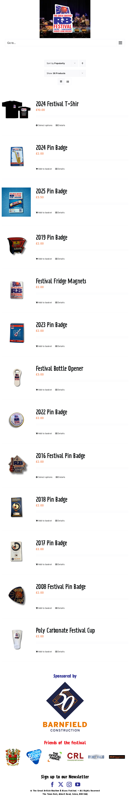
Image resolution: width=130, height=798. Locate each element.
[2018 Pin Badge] (16, 508)
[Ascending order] (82, 63)
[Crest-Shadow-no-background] (13, 749)
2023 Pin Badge (51, 325)
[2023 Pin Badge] (16, 333)
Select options (45, 125)
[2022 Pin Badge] (16, 420)
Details (61, 125)
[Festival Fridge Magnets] (16, 289)
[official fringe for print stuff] (54, 751)
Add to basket (45, 169)
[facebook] (52, 784)
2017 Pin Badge (51, 543)
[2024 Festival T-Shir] (16, 109)
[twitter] (60, 784)
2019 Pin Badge (51, 237)
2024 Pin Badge (51, 147)
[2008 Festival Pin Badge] (16, 595)
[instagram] (69, 784)
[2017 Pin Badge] (16, 551)
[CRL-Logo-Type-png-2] (75, 754)
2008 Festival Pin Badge (61, 586)
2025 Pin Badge (51, 191)
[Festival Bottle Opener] (16, 377)
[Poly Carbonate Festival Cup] (16, 639)
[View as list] (67, 81)
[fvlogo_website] (96, 756)
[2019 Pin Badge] (16, 246)
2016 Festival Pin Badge (60, 456)
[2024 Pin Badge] (16, 156)
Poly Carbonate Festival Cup (65, 630)
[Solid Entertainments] (117, 756)
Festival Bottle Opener (59, 368)
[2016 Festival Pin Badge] (16, 464)
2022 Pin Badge (51, 412)
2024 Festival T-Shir (57, 104)
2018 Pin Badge (51, 499)
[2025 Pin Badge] (16, 202)
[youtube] (77, 784)
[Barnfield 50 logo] (65, 682)
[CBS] (34, 750)
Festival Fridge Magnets (61, 281)
